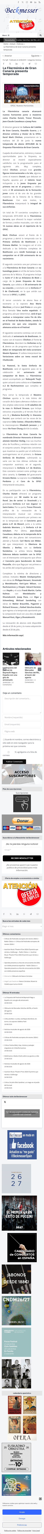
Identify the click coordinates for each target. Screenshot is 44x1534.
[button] (40, 1499)
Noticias (38, 60)
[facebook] (18, 2)
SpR (7, 60)
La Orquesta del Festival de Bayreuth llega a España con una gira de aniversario (10, 674)
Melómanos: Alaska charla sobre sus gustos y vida (21, 1056)
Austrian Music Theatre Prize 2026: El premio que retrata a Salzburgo (21, 955)
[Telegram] (31, 914)
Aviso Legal (36, 1531)
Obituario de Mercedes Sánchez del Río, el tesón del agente (32, 673)
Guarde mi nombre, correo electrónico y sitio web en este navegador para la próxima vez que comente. (22, 743)
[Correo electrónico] (37, 914)
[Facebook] (4, 914)
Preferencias (22, 1525)
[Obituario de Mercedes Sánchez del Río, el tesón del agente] (33, 654)
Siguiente (35, 55)
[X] (11, 914)
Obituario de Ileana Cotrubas (22, 976)
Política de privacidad (24, 1531)
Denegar (22, 1519)
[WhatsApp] (24, 914)
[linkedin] (35, 2)
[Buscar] (41, 35)
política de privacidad (17, 868)
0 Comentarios (8, 683)
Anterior (8, 55)
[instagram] (27, 2)
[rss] (39, 2)
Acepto (22, 1512)
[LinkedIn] (17, 914)
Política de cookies (10, 1531)
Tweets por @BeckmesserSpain (22, 1113)
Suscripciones (22, 793)
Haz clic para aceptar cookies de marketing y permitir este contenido (22, 1113)
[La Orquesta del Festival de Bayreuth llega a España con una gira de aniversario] (11, 654)
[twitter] (23, 2)
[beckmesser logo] (21, 5)
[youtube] (31, 2)
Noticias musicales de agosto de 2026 (17, 1029)
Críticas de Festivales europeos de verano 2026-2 (21, 1037)
